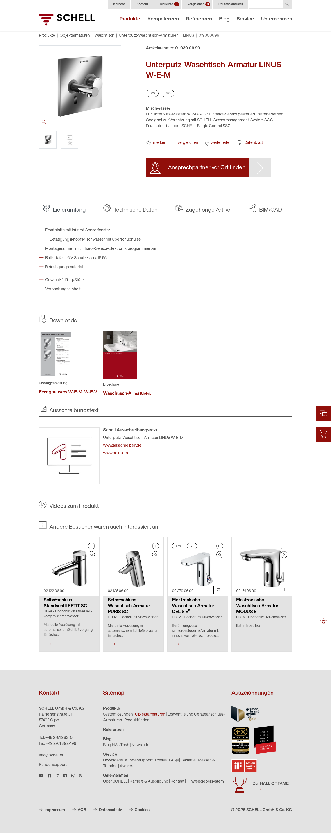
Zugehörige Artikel (207, 210)
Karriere (119, 4)
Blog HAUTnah (116, 745)
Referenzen (199, 19)
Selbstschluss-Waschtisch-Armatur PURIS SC (129, 606)
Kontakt (142, 4)
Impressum (54, 810)
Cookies (142, 810)
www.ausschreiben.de (122, 446)
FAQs (174, 761)
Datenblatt (253, 143)
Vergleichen (198, 4)
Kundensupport (53, 765)
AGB (81, 810)
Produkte (130, 19)
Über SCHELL (115, 782)
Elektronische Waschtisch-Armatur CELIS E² (193, 606)
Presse (161, 761)
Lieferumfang (69, 210)
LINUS (188, 36)
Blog (224, 19)
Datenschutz (110, 810)
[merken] (91, 554)
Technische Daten (135, 210)
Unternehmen (276, 19)
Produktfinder (136, 720)
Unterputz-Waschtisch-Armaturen (149, 36)
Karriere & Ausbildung (149, 782)
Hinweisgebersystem (205, 782)
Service (245, 19)
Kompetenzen (163, 19)
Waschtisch (104, 36)
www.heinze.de (116, 453)
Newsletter (141, 745)
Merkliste (168, 4)
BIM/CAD (270, 210)
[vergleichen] (91, 546)
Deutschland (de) (230, 4)
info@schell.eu (51, 756)
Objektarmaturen (75, 36)
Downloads (113, 761)
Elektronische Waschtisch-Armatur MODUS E (257, 606)
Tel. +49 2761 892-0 (56, 738)
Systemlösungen (118, 715)
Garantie (188, 761)
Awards (126, 766)
